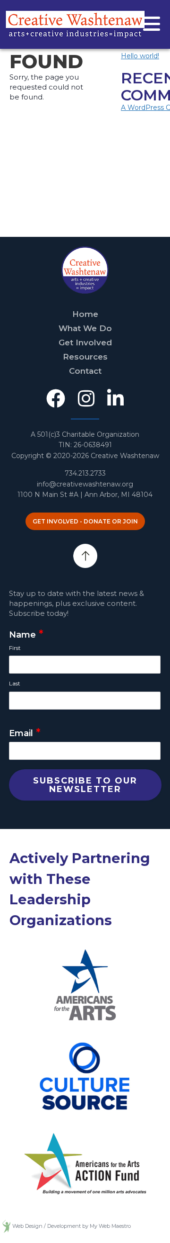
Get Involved (85, 342)
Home (85, 314)
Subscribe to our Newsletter (85, 784)
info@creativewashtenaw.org (85, 484)
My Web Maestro (110, 1226)
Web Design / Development (46, 1226)
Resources (85, 356)
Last (14, 683)
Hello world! (140, 56)
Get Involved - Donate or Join (85, 521)
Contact (85, 371)
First (15, 647)
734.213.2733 (85, 473)
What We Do (85, 328)
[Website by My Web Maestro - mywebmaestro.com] (6, 1226)
